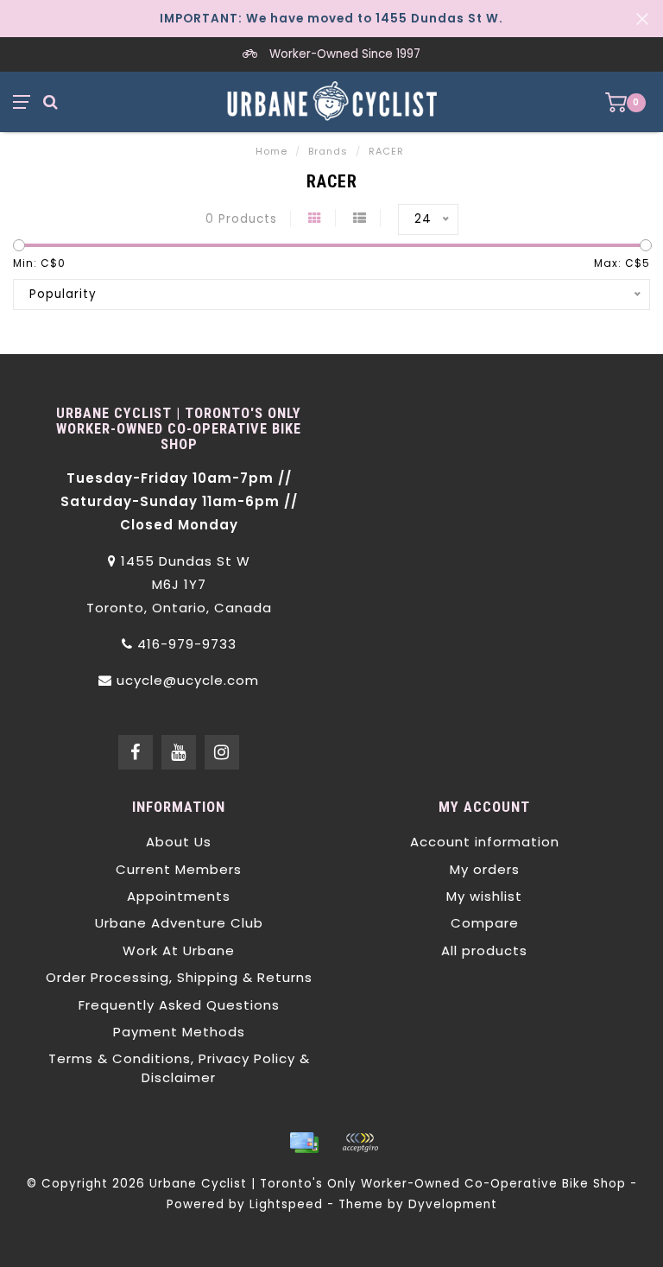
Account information (484, 842)
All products (484, 950)
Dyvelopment (452, 1204)
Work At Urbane (179, 950)
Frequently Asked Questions (179, 1005)
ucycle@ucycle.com (188, 680)
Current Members (179, 869)
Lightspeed (286, 1204)
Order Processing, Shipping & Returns (179, 977)
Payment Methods (179, 1032)
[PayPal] (360, 1143)
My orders (485, 869)
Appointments (178, 896)
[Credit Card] (303, 1143)
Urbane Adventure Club (179, 923)
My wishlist (484, 896)
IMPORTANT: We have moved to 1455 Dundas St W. (331, 18)
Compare (485, 923)
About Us (179, 842)
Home (271, 151)
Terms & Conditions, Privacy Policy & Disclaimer (179, 1067)
